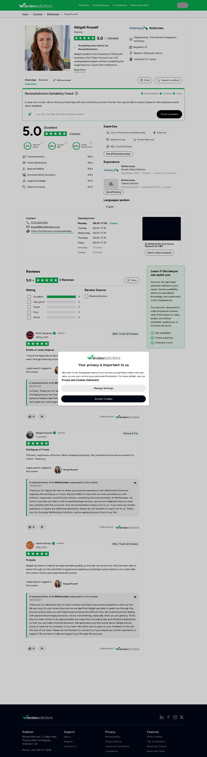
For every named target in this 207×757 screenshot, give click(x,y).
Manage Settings (103, 388)
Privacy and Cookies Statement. (80, 379)
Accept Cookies (103, 398)
